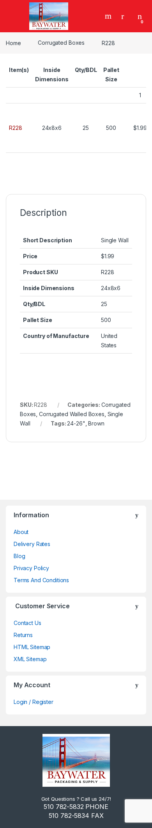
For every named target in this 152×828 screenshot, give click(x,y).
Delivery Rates (32, 544)
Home (13, 42)
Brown (96, 423)
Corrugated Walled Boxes (71, 414)
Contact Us (27, 623)
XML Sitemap (30, 659)
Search (109, 16)
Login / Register (33, 701)
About (21, 532)
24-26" (76, 423)
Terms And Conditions (41, 580)
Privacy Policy (31, 568)
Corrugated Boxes (61, 42)
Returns (23, 635)
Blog (19, 556)
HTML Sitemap (32, 647)
